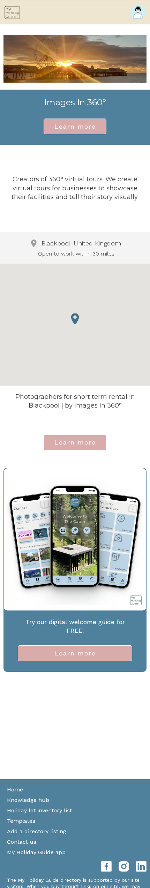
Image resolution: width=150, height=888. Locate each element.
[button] (75, 319)
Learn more (75, 126)
